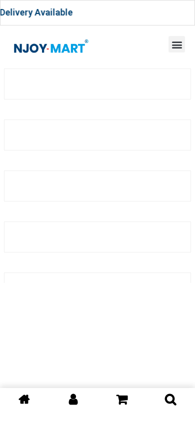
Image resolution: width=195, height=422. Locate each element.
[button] (176, 44)
